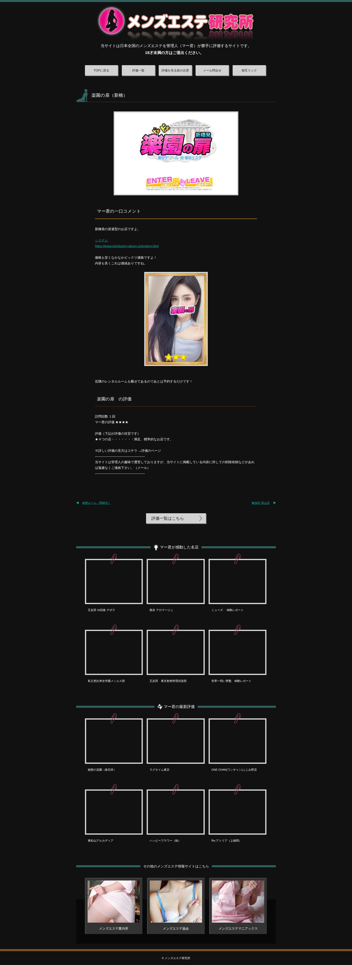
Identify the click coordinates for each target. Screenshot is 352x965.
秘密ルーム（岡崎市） (96, 502)
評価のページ (151, 450)
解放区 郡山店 (261, 502)
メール (142, 467)
